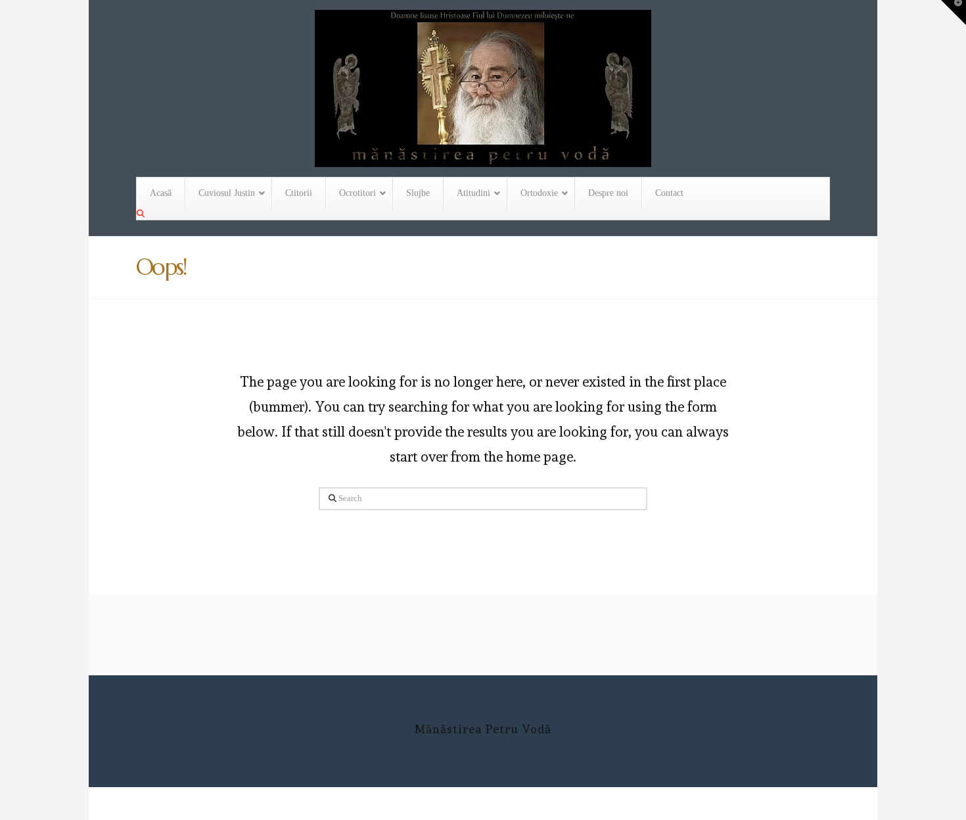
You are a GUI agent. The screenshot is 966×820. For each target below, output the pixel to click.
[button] (953, 12)
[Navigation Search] (142, 213)
